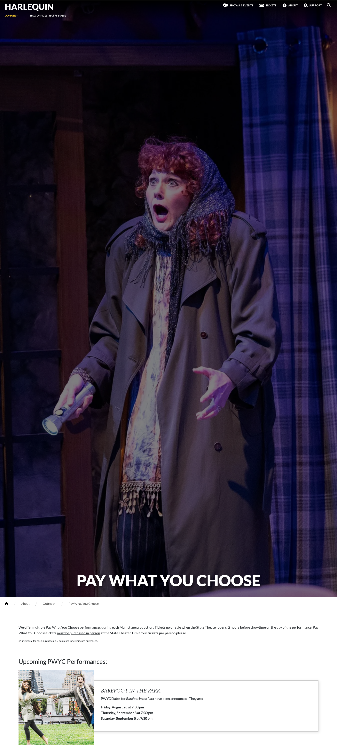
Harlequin (29, 7)
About (25, 603)
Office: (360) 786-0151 (48, 15)
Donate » (11, 15)
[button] (329, 5)
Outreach (49, 603)
